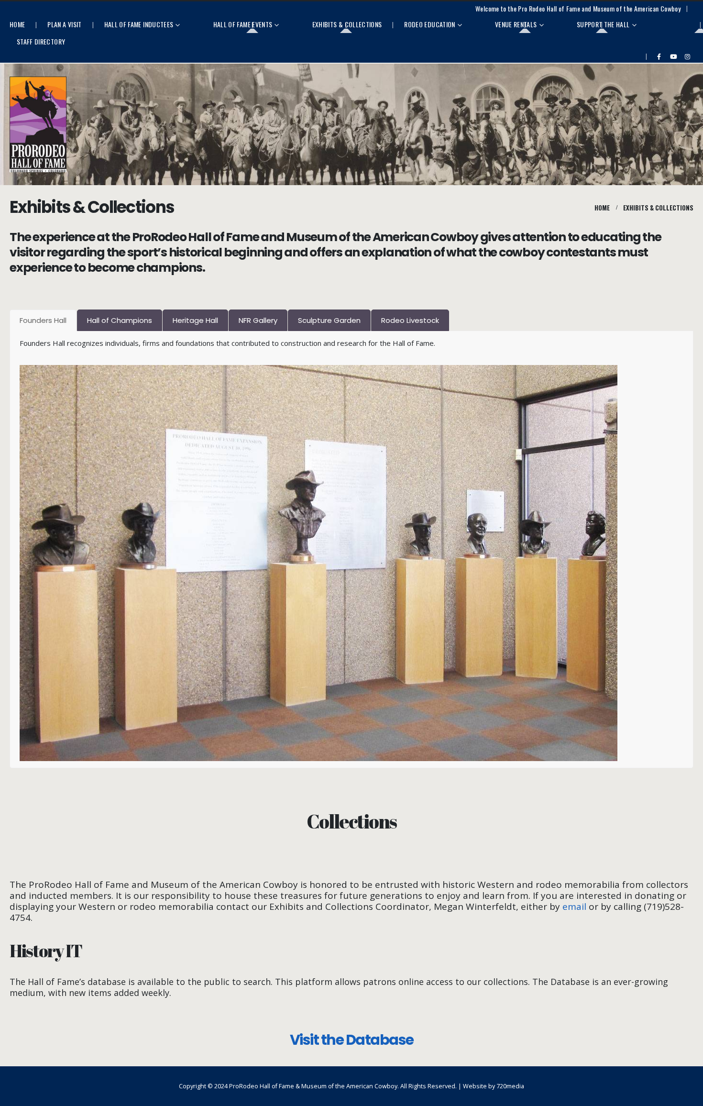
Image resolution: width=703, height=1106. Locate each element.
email (574, 906)
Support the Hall (603, 24)
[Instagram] (687, 56)
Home (17, 24)
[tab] (43, 320)
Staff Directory (41, 41)
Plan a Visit (64, 24)
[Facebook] (659, 56)
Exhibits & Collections (347, 24)
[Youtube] (673, 56)
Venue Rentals (516, 24)
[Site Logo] (38, 125)
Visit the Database (352, 1039)
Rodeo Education (429, 24)
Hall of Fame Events (243, 24)
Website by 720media (493, 1086)
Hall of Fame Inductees (139, 24)
